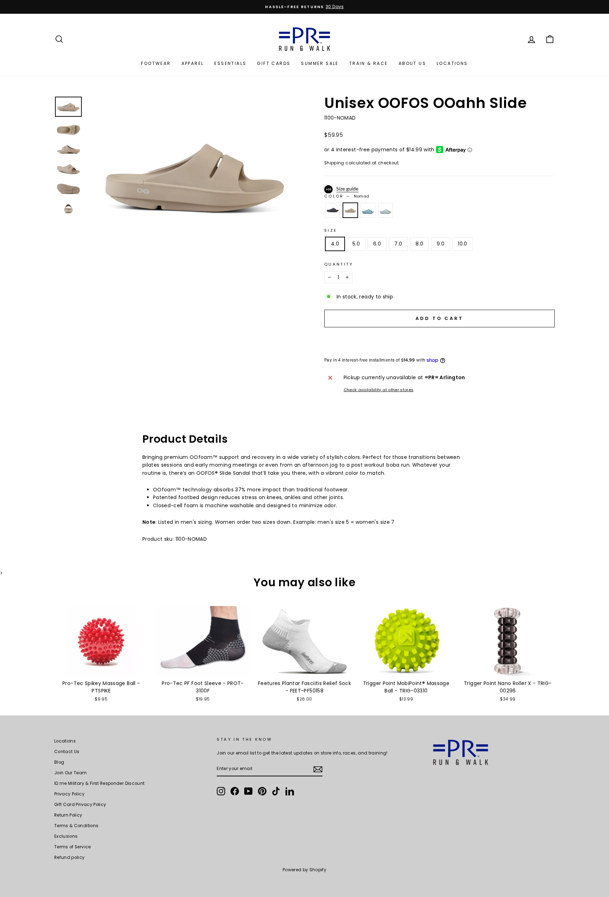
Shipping (334, 163)
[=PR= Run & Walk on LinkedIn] (289, 791)
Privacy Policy (69, 794)
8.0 (419, 243)
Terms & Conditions (76, 826)
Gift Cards (273, 63)
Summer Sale (319, 63)
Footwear (156, 63)
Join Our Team (70, 773)
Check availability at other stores (379, 390)
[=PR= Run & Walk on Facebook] (234, 791)
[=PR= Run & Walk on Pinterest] (262, 791)
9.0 (440, 243)
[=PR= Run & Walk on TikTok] (276, 791)
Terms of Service (72, 847)
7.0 (398, 243)
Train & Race (368, 63)
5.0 (356, 243)
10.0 (462, 243)
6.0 (377, 243)
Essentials (230, 63)
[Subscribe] (317, 769)
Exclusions (66, 836)
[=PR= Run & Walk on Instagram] (221, 791)
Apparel (193, 63)
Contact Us (67, 751)
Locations (452, 63)
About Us (412, 63)
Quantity (338, 264)
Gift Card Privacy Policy (80, 804)
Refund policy (69, 857)
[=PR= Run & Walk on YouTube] (248, 791)
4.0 (335, 243)
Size (330, 230)
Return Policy (68, 815)
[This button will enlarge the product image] (194, 176)
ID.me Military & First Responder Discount (99, 783)
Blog (59, 762)
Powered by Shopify (304, 870)
